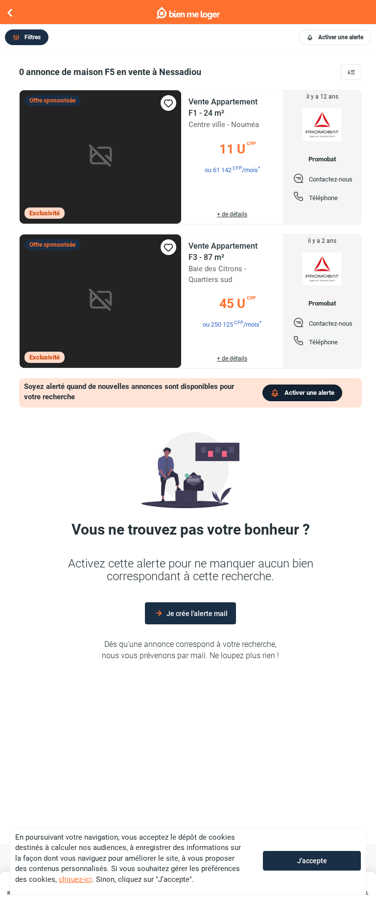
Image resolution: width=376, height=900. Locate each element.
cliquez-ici (75, 879)
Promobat (322, 159)
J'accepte (312, 861)
